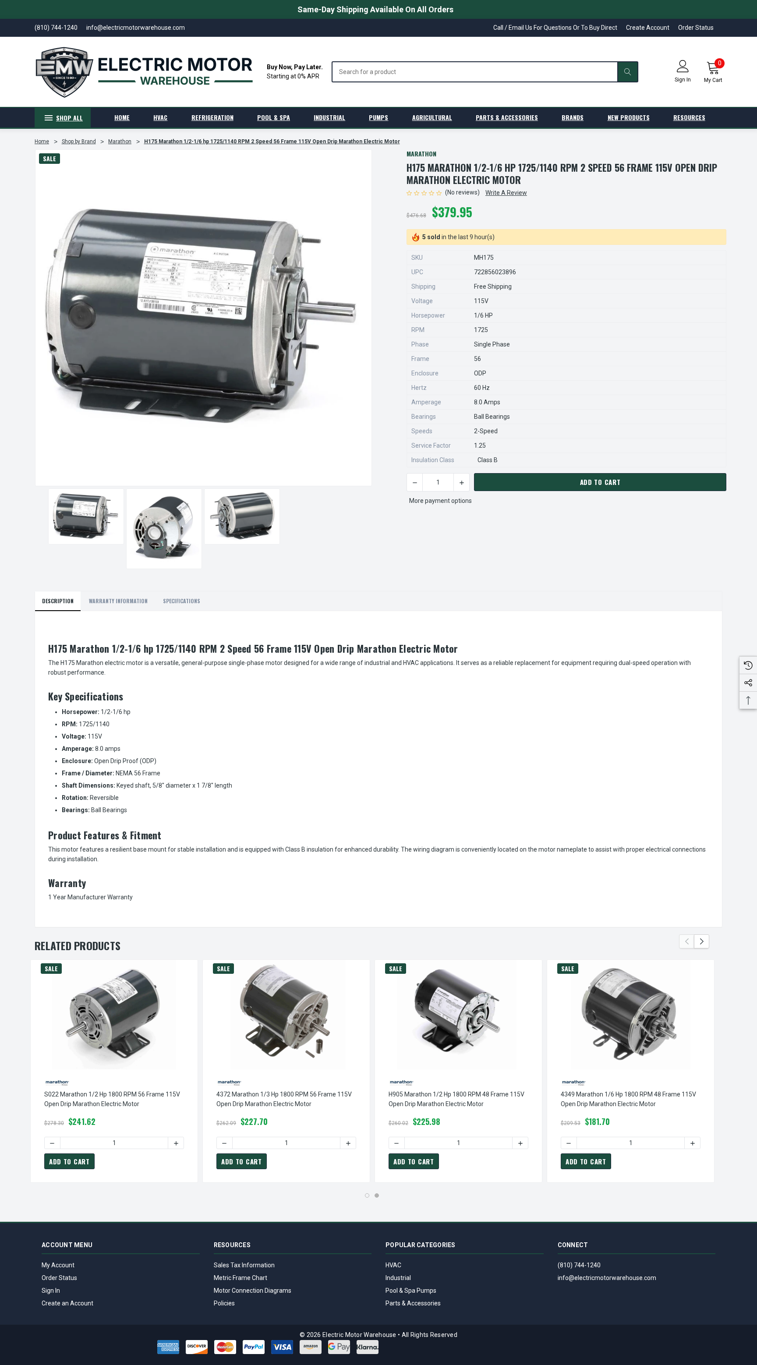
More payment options (440, 500)
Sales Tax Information (244, 1265)
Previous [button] (686, 941)
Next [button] (701, 941)
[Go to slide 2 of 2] (377, 1195)
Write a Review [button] (506, 192)
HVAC (393, 1265)
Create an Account (67, 1303)
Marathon (421, 153)
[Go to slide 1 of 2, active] (367, 1195)
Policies (224, 1303)
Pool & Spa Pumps (411, 1290)
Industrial (398, 1277)
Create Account (647, 27)
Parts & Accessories (413, 1303)
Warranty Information (118, 601)
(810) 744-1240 (579, 1265)
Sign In (51, 1290)
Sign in (683, 79)
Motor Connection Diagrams (252, 1290)
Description (58, 601)
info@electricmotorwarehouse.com (607, 1277)
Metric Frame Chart (240, 1277)
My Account (58, 1265)
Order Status (696, 27)
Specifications (181, 601)
